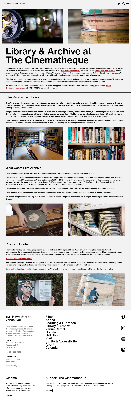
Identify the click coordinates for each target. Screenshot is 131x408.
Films (49, 316)
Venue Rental (55, 329)
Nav (127, 3)
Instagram (123, 328)
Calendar (52, 347)
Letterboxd (123, 339)
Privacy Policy (11, 366)
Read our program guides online (19, 258)
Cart (119, 3)
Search (123, 3)
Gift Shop (52, 335)
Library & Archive (58, 326)
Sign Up (9, 395)
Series (50, 319)
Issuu (123, 350)
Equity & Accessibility (61, 341)
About (22, 3)
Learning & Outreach (61, 323)
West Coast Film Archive (105, 70)
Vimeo (123, 317)
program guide (33, 75)
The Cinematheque (10, 3)
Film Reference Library (70, 70)
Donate (51, 332)
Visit (49, 338)
